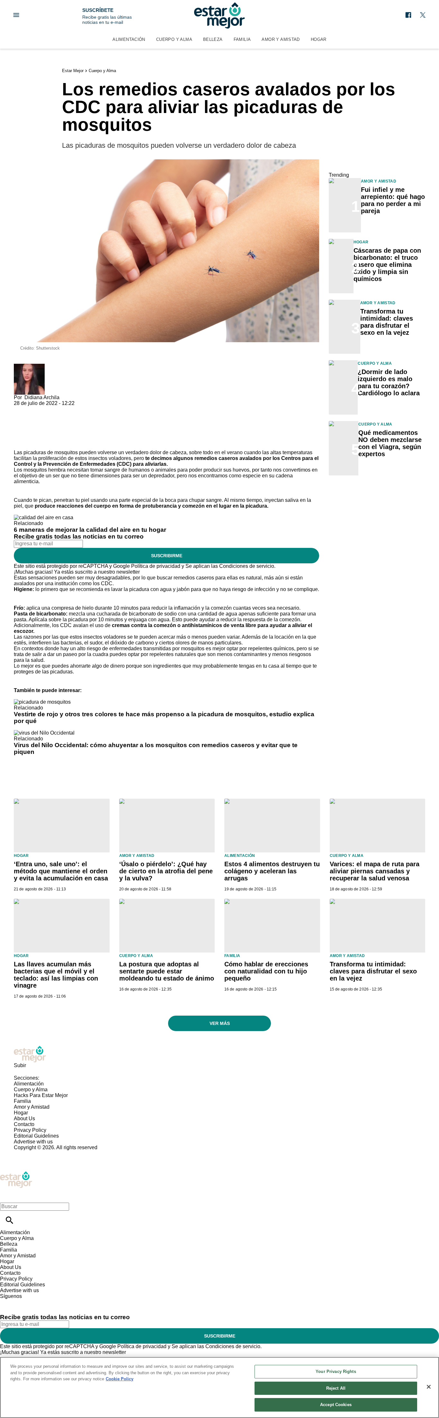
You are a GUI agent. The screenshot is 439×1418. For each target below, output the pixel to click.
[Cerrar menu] (7, 1195)
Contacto (24, 1124)
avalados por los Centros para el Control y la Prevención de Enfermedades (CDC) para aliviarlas (166, 461)
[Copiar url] (29, 428)
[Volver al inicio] (16, 1174)
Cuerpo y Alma (174, 39)
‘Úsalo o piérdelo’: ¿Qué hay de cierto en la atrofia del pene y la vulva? (166, 871)
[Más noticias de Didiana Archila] (29, 366)
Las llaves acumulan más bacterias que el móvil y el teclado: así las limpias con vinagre (56, 975)
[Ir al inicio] (219, 1054)
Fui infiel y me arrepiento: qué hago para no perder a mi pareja (393, 200)
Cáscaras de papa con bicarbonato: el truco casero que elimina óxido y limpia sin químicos (387, 264)
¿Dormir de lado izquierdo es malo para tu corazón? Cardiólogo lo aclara (389, 382)
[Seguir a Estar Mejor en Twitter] (423, 15)
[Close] (429, 1387)
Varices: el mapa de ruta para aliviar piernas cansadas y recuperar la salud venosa (374, 871)
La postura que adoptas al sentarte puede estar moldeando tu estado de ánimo (166, 971)
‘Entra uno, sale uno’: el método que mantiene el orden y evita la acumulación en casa (61, 871)
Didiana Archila (41, 397)
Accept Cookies (336, 1404)
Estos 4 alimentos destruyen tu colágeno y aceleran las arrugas (272, 871)
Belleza (213, 39)
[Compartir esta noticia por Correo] (68, 409)
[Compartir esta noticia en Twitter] (53, 409)
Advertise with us (33, 1141)
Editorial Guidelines (36, 1136)
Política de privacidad (155, 566)
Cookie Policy (119, 1378)
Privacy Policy (30, 1130)
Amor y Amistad (281, 39)
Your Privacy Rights (336, 1371)
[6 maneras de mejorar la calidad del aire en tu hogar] (43, 517)
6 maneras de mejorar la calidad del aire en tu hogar (90, 529)
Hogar (319, 39)
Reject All (335, 1388)
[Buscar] (9, 1220)
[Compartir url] (21, 442)
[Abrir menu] (16, 15)
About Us (24, 1118)
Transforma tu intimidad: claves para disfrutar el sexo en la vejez (386, 322)
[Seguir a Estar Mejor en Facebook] (408, 15)
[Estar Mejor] (219, 15)
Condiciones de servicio (246, 566)
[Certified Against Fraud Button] (37, 1153)
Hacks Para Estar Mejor (41, 1095)
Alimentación (128, 39)
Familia (242, 39)
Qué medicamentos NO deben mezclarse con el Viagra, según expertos (390, 443)
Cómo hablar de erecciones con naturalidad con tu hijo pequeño (266, 971)
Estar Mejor (73, 70)
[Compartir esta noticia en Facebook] (37, 409)
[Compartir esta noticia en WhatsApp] (22, 409)
